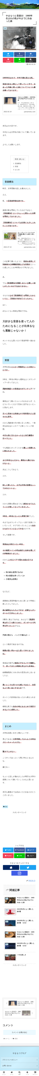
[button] (35, 531)
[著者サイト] (11, 867)
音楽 (5, 806)
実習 (16, 166)
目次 (16, 159)
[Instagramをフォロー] (19, 873)
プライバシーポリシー (10, 1060)
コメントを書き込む (19, 1032)
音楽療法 (18, 163)
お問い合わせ (6, 1065)
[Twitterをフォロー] (28, 867)
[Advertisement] (19, 70)
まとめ (17, 169)
